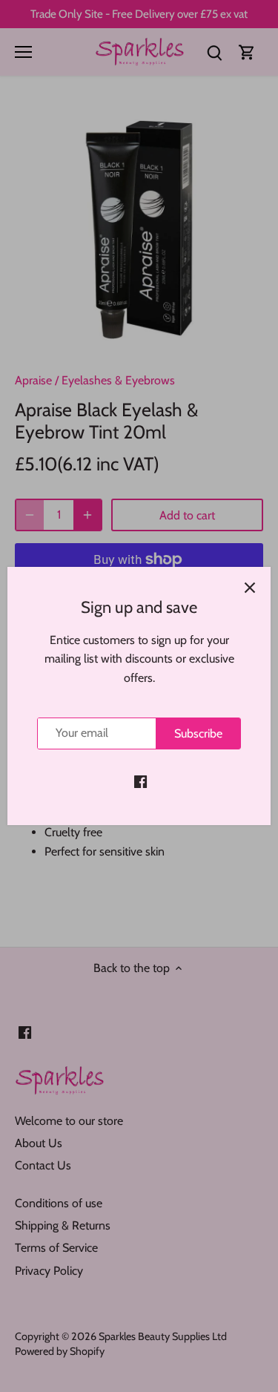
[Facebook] (140, 781)
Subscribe (198, 733)
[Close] (250, 587)
